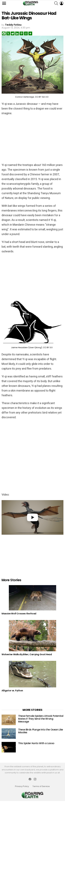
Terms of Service (41, 786)
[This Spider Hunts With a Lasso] (9, 747)
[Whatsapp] (26, 33)
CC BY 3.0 (48, 347)
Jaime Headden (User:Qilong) (26, 347)
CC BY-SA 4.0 (41, 96)
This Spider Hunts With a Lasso (36, 743)
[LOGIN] (61, 3)
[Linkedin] (17, 33)
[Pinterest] (21, 33)
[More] (30, 33)
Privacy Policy (22, 786)
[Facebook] (4, 33)
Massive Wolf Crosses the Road (19, 613)
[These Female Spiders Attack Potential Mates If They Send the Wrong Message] (9, 720)
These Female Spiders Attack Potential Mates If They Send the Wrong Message (40, 718)
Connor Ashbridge (24, 96)
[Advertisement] (32, 138)
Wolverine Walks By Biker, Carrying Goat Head (27, 654)
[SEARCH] (56, 3)
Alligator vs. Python (12, 690)
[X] (8, 33)
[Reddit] (13, 33)
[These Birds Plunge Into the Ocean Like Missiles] (9, 733)
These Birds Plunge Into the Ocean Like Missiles (40, 731)
